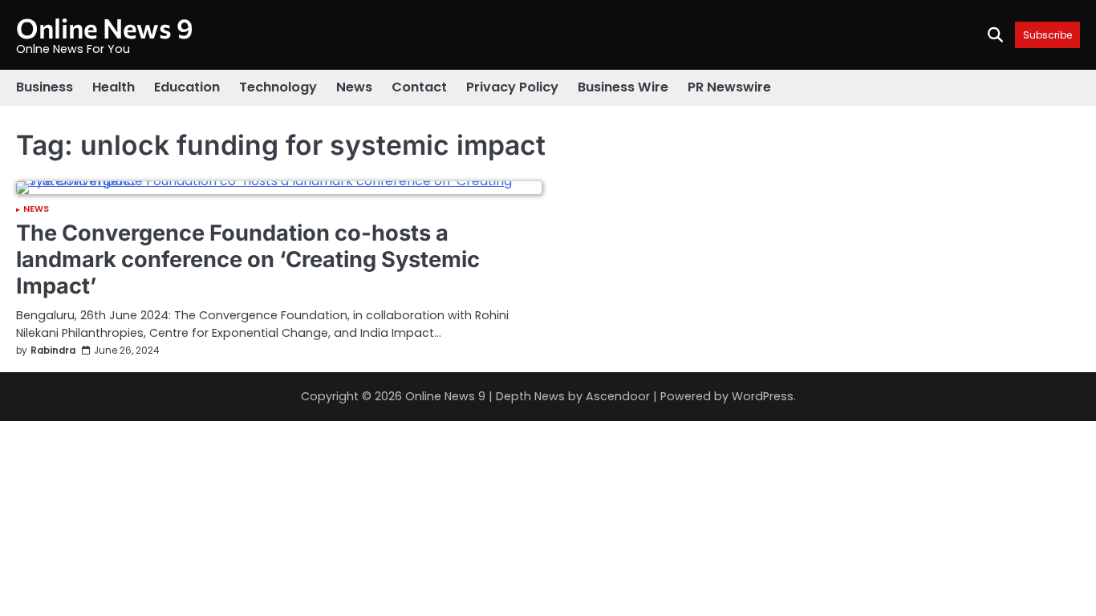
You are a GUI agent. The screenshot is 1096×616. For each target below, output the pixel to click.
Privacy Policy (512, 87)
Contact (419, 87)
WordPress (763, 396)
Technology (278, 87)
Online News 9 (104, 27)
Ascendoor (618, 396)
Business (44, 87)
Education (187, 87)
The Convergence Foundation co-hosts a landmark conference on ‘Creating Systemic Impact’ (248, 259)
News (354, 87)
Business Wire (623, 87)
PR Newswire (729, 87)
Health (113, 87)
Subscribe (1047, 35)
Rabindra (52, 350)
